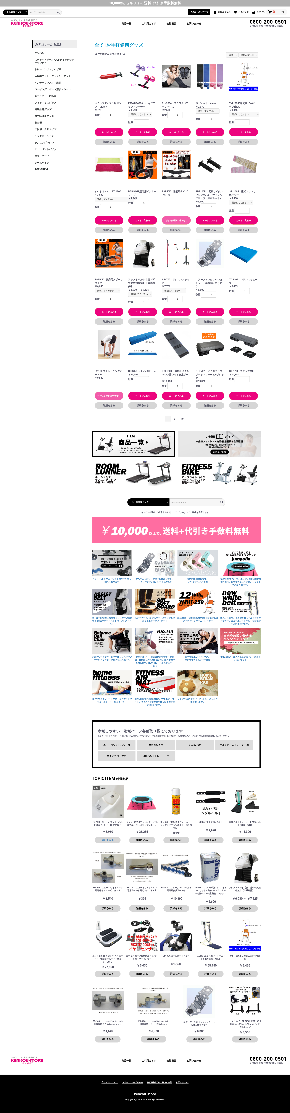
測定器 (38, 122)
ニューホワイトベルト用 (116, 745)
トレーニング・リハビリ (48, 69)
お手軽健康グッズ (44, 116)
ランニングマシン (44, 142)
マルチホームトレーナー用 (234, 745)
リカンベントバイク (45, 149)
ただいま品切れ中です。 (176, 220)
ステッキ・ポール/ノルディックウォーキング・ (54, 61)
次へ (183, 419)
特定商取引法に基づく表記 (159, 1082)
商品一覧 (126, 23)
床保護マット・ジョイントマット (53, 76)
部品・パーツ (42, 155)
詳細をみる (109, 141)
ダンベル (39, 53)
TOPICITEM (41, 169)
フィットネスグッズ (45, 102)
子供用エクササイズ (45, 129)
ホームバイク (42, 162)
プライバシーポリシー (132, 1082)
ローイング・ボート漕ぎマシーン (53, 89)
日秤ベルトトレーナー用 (156, 756)
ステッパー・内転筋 (45, 96)
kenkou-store (145, 1094)
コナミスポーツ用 (116, 756)
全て (99, 45)
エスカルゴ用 (156, 745)
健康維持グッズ (43, 109)
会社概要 (171, 23)
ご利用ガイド (149, 23)
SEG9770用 (195, 745)
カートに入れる (109, 132)
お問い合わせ (194, 23)
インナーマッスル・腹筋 (48, 82)
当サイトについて (110, 1082)
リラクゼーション (44, 136)
